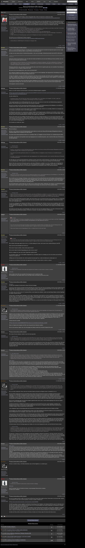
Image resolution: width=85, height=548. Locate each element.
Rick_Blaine (3, 305)
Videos (32, 1)
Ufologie (54, 4)
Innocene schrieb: (15, 384)
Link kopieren (3, 29)
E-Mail (46, 7)
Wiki (50, 1)
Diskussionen (20, 1)
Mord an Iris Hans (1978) (72, 38)
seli (1, 14)
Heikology (3, 88)
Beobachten (31, 9)
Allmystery (5, 1)
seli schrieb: (14, 238)
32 (18, 531)
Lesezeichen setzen (4, 30)
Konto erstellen (72, 18)
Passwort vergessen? (72, 17)
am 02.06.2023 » (60, 539)
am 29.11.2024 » (60, 533)
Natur (59, 4)
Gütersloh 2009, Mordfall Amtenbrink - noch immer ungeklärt (19, 536)
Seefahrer (3, 214)
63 (18, 541)
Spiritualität (33, 4)
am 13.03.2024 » (60, 536)
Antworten (37, 9)
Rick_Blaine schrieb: (15, 353)
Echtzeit (13, 1)
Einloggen (72, 15)
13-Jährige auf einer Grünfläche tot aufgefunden (16, 539)
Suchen (42, 9)
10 (16, 537)
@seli (13, 49)
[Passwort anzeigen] (76, 13)
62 (17, 541)
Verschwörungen (40, 4)
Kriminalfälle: (4, 526)
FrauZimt (3, 264)
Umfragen (64, 4)
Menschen (3, 4)
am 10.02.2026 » (60, 526)
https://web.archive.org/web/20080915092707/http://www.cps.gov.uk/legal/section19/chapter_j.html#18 (28, 322)
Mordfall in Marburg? (11, 526)
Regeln (11, 544)
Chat (45, 1)
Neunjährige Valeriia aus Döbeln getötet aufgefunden (17, 529)
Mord (30, 7)
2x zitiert (59, 45)
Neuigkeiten (56, 1)
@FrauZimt (11, 284)
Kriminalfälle (26, 4)
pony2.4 (3, 531)
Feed (44, 7)
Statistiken (38, 1)
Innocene (3, 331)
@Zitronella (11, 271)
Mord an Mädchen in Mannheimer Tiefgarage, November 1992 (19, 533)
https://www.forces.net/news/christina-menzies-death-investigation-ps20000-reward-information (27, 38)
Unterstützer (4, 25)
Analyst (60, 534)
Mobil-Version (15, 544)
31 (17, 531)
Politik (15, 4)
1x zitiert (59, 86)
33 (19, 531)
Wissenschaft (9, 4)
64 (19, 541)
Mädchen (32, 7)
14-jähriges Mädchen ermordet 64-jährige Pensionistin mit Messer (72, 30)
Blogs (27, 1)
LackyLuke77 (60, 537)
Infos (46, 9)
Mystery (20, 4)
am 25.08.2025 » (60, 529)
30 (16, 531)
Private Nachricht (4, 28)
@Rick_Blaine (11, 360)
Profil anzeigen (3, 51)
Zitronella (3, 47)
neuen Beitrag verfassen (33, 520)
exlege (3, 541)
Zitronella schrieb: (15, 268)
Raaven (3, 534)
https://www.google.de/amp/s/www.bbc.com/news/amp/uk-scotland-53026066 (24, 501)
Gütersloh (36, 7)
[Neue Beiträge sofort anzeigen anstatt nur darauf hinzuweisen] (5, 516)
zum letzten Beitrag (61, 12)
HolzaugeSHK (60, 531)
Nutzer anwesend (72, 7)
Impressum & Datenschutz (5, 544)
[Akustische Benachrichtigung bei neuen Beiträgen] (2, 516)
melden (63, 45)
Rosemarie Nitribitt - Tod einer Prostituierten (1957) (72, 34)
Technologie (48, 4)
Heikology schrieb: (15, 173)
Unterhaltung (70, 4)
